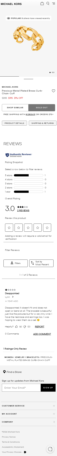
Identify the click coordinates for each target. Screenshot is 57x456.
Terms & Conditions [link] (11, 442)
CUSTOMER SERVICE (13, 405)
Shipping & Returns (43, 123)
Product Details (14, 123)
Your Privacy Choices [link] (12, 452)
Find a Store (14, 371)
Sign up (48, 387)
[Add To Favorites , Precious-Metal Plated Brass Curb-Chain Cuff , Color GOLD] (53, 90)
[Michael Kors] (11, 3)
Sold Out (42, 107)
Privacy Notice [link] (9, 436)
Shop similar (15, 107)
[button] (50, 449)
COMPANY (7, 421)
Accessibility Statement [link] (13, 447)
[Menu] (53, 3)
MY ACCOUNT (9, 413)
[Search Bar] (47, 3)
